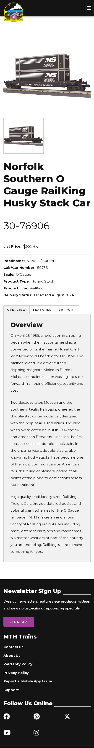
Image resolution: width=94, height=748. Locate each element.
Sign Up (19, 622)
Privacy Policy (16, 673)
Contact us (13, 647)
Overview (16, 309)
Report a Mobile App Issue (27, 681)
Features (42, 309)
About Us (12, 655)
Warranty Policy (17, 664)
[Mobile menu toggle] (89, 8)
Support (67, 309)
